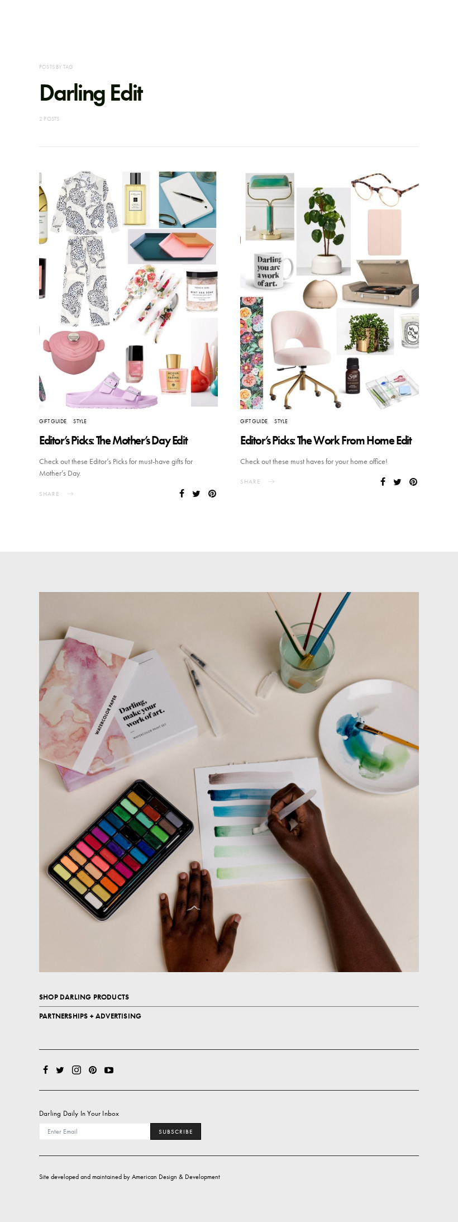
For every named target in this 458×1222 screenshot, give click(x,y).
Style (80, 421)
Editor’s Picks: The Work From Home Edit (325, 440)
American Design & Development (176, 1176)
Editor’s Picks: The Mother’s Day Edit (113, 440)
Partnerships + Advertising (90, 1016)
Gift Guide (52, 421)
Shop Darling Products (84, 997)
